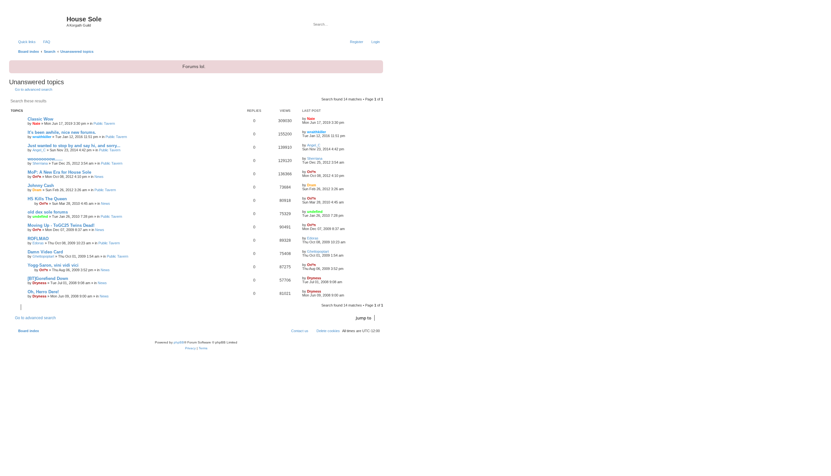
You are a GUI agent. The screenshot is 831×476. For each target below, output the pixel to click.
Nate (36, 123)
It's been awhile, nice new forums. (62, 132)
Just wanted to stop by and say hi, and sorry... (74, 145)
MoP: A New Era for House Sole (59, 172)
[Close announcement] (377, 64)
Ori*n (36, 177)
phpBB (179, 342)
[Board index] (39, 21)
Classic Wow (40, 119)
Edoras (38, 243)
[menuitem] (43, 42)
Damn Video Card (45, 252)
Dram (37, 190)
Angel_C (39, 150)
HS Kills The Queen (47, 198)
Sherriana (40, 163)
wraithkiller (41, 137)
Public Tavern (104, 123)
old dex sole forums (48, 212)
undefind (40, 216)
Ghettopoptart (43, 256)
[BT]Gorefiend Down (48, 278)
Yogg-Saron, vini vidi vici (53, 265)
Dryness (39, 283)
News (99, 177)
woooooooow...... (45, 159)
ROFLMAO (38, 238)
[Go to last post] (318, 119)
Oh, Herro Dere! (43, 291)
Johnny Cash (41, 185)
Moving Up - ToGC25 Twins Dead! (61, 225)
